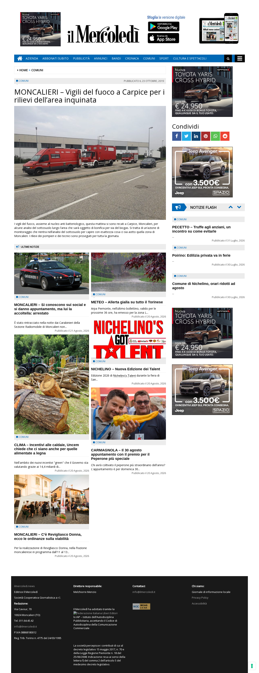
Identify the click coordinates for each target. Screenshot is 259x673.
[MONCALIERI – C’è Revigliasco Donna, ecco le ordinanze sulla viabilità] (51, 499)
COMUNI (149, 58)
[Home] (18, 58)
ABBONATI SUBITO (55, 58)
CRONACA (132, 58)
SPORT (164, 58)
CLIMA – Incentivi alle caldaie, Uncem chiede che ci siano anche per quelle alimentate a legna (46, 449)
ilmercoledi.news (24, 586)
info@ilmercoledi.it (25, 626)
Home (23, 70)
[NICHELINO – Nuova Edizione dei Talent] (128, 340)
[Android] (163, 26)
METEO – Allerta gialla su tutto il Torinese (127, 302)
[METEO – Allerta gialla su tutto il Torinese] (128, 272)
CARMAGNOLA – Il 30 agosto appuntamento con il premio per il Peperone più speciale (120, 454)
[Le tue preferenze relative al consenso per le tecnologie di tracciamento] (252, 666)
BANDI (116, 58)
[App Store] (164, 38)
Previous (230, 207)
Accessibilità (199, 603)
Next (239, 207)
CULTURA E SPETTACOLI (189, 58)
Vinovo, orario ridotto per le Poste (201, 227)
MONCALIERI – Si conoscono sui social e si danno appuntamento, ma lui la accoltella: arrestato (50, 309)
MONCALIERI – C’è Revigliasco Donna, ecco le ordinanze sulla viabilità (48, 536)
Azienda (32, 58)
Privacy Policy (200, 597)
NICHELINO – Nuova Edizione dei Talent (125, 369)
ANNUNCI (100, 58)
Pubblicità (81, 58)
